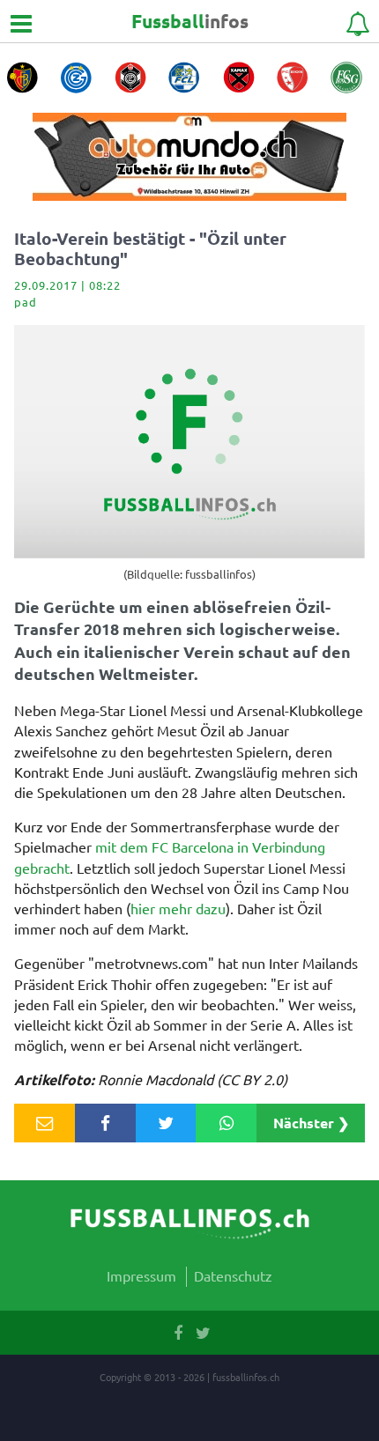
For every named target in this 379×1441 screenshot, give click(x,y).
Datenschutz (233, 1275)
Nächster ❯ (311, 1122)
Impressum (141, 1275)
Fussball (190, 21)
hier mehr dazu (178, 908)
